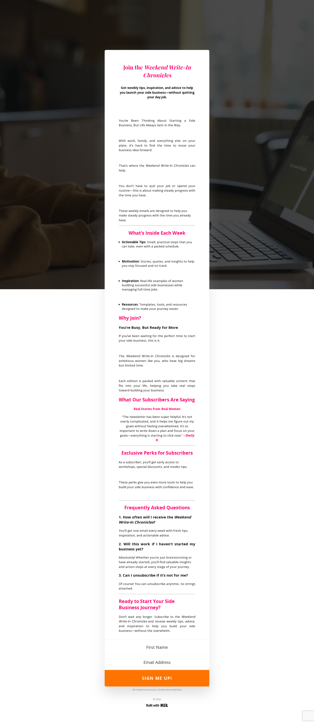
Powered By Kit (157, 705)
